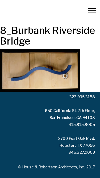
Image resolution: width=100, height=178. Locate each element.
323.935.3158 (82, 96)
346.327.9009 (82, 152)
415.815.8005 (82, 124)
